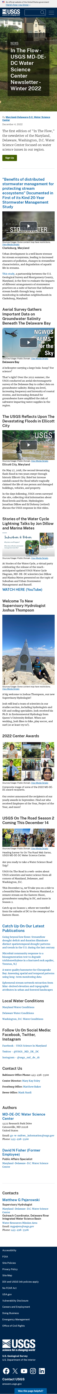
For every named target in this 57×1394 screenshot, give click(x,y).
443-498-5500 (20, 1139)
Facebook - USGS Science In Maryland (24, 1045)
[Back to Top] (46, 1383)
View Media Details (10, 244)
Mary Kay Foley (31, 1080)
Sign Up (9, 157)
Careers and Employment (16, 1307)
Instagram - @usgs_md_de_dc (21, 1057)
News (14, 43)
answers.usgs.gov (12, 1384)
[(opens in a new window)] (6, 1370)
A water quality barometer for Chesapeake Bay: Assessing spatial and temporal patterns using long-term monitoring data (28, 973)
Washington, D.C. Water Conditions (22, 1019)
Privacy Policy (10, 1269)
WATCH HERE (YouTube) (22, 589)
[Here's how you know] (28, 4)
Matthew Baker (32, 1086)
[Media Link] (28, 545)
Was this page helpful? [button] (30, 1391)
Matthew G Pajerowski (21, 1200)
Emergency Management (16, 1319)
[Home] (11, 15)
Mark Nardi (24, 1092)
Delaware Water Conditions (18, 1013)
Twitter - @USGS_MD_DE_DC (20, 1051)
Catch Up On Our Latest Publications (23, 928)
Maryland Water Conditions (18, 1007)
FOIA (5, 1256)
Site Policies (9, 1263)
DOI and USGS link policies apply (20, 1282)
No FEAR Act (9, 1288)
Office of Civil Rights (13, 1326)
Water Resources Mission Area (19, 1222)
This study (8, 273)
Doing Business (10, 1313)
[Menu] (51, 13)
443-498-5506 (20, 1229)
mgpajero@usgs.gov (22, 1226)
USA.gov (7, 1294)
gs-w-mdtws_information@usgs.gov (32, 1135)
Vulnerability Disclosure (15, 1300)
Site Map (7, 1275)
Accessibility (9, 1250)
